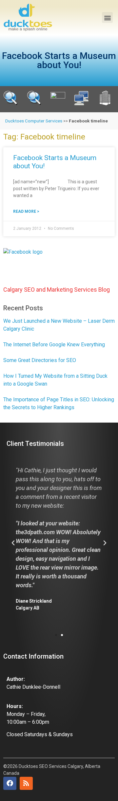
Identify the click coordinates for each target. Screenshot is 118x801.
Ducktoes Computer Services (33, 120)
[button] (107, 17)
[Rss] (26, 783)
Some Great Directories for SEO (39, 360)
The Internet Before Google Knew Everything (54, 344)
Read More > (26, 211)
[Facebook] (9, 783)
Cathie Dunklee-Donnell (33, 687)
